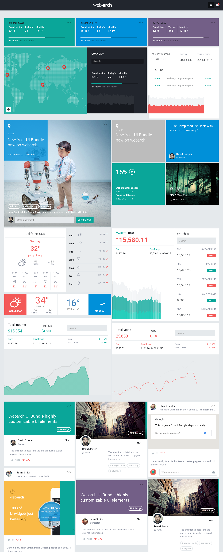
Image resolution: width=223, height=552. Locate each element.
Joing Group (84, 219)
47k (28, 460)
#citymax (14, 206)
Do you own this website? (167, 433)
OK (205, 433)
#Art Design (63, 429)
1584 (17, 460)
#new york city (29, 206)
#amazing (46, 206)
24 (12, 540)
